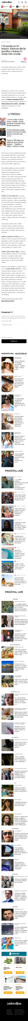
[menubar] (22, 2)
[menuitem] (22, 2)
